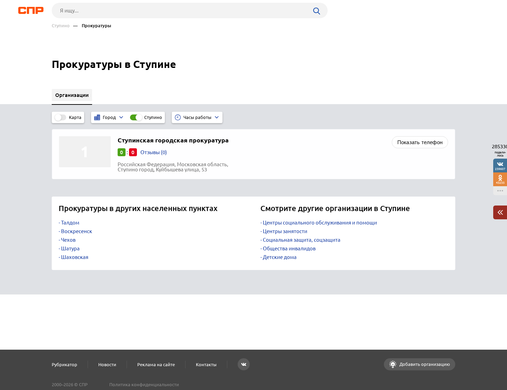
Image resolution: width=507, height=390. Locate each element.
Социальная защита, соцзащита (301, 239)
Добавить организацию (424, 364)
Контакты (206, 364)
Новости (107, 364)
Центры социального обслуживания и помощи (320, 222)
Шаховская (74, 257)
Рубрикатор (64, 364)
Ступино (61, 25)
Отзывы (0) (153, 152)
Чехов (68, 239)
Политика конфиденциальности (144, 384)
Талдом (70, 222)
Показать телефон (420, 142)
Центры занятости (285, 231)
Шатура (70, 248)
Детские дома (280, 257)
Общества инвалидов (289, 248)
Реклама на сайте (156, 364)
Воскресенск (76, 231)
